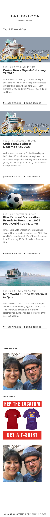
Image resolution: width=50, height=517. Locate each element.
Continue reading (13, 103)
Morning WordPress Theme (16, 514)
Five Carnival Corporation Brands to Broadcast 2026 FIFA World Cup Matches (25, 197)
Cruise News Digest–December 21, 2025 (25, 123)
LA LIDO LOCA (25, 16)
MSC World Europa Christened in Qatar (25, 273)
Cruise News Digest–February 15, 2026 (25, 49)
